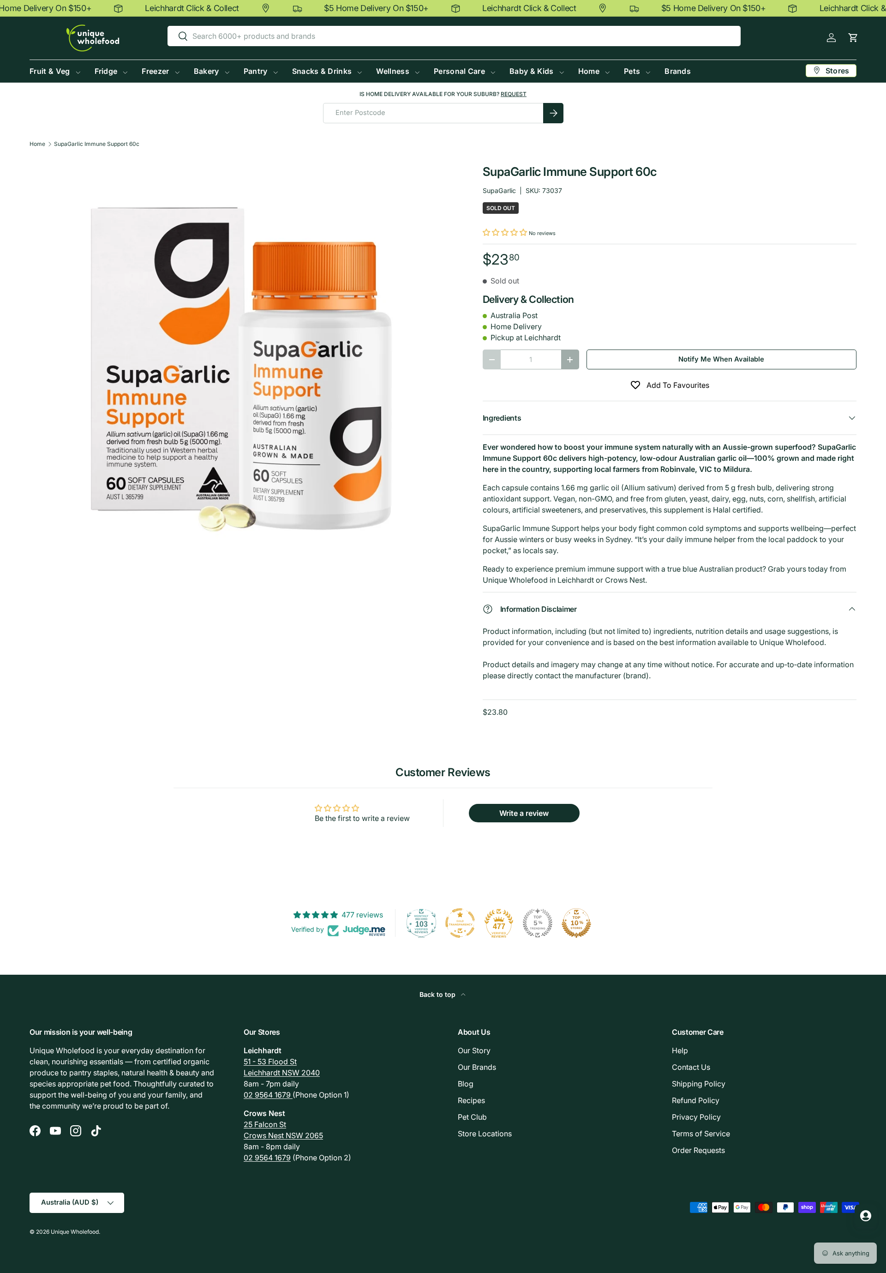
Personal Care (459, 71)
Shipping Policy (698, 1083)
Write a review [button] (524, 813)
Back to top (438, 994)
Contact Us (691, 1067)
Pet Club (472, 1117)
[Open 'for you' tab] (866, 1216)
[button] (853, 38)
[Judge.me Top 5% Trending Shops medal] (537, 923)
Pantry (256, 71)
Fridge (106, 71)
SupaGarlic (499, 190)
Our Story (474, 1050)
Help (680, 1050)
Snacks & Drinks (322, 71)
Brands (677, 71)
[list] (241, 369)
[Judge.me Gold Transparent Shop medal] (460, 923)
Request (514, 93)
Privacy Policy (696, 1117)
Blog (465, 1083)
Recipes (471, 1100)
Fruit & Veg (50, 71)
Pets (632, 71)
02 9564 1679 (268, 1094)
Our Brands (477, 1067)
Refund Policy (695, 1100)
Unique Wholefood (75, 1231)
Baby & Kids (531, 71)
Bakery (206, 71)
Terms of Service (701, 1133)
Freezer (155, 71)
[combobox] (454, 36)
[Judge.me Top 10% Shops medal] (576, 923)
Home (588, 71)
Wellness (392, 71)
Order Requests (698, 1150)
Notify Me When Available (721, 359)
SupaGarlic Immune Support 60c (96, 144)
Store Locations (485, 1133)
